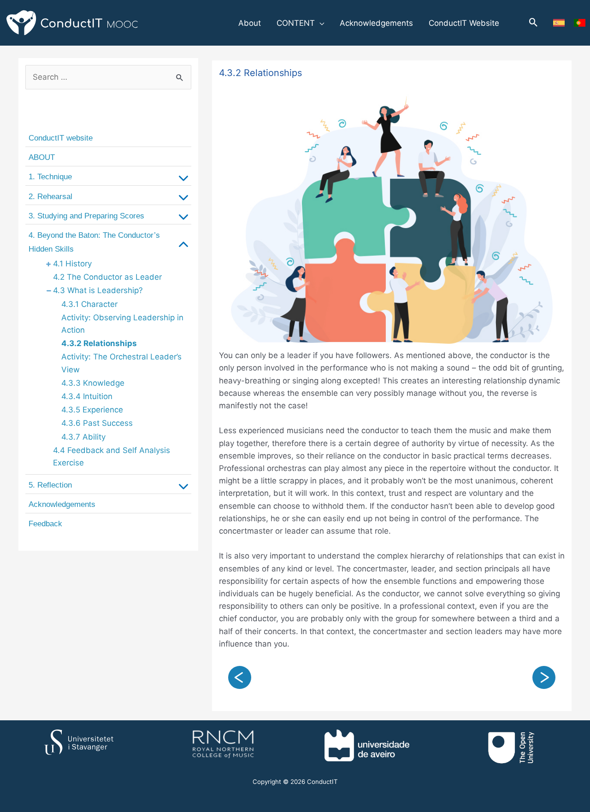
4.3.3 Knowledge (92, 383)
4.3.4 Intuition (86, 396)
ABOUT (42, 157)
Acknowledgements (62, 504)
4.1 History (72, 263)
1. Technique (50, 176)
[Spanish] (559, 23)
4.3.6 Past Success (97, 423)
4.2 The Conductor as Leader (107, 277)
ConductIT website (61, 138)
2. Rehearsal (50, 196)
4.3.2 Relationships (99, 343)
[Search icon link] (533, 23)
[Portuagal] (579, 23)
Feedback (45, 523)
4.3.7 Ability (83, 436)
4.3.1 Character (89, 304)
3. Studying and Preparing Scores (86, 216)
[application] (319, 23)
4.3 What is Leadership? (98, 290)
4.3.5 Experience (92, 409)
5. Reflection (50, 485)
